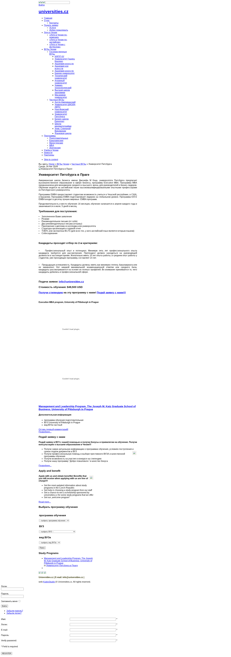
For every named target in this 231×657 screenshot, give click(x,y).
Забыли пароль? (14, 611)
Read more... (45, 502)
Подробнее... (45, 432)
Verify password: (9, 640)
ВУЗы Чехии (63, 164)
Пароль (5, 594)
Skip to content (51, 159)
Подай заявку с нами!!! (111, 292)
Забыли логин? (14, 613)
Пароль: (5, 635)
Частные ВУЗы (78, 164)
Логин (4, 586)
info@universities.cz (71, 281)
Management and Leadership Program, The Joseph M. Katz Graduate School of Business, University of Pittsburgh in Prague (87, 408)
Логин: (4, 624)
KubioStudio (49, 582)
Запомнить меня (9, 601)
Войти (42, 5)
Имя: (3, 619)
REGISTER (6, 653)
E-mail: (4, 630)
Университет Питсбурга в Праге (62, 565)
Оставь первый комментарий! (53, 429)
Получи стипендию (51, 292)
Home (52, 164)
